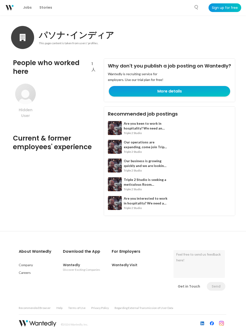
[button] (35, 251)
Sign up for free (225, 7)
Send (216, 286)
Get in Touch (189, 286)
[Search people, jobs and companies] (196, 7)
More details (169, 91)
